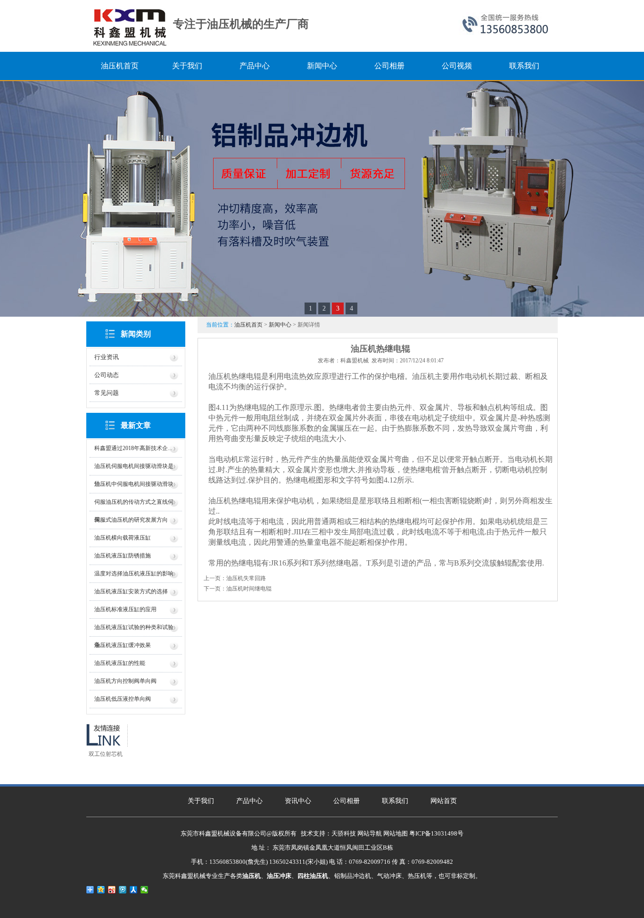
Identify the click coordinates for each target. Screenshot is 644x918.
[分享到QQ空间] (101, 889)
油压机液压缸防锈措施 (122, 555)
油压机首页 (248, 324)
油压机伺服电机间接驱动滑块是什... (133, 469)
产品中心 (249, 800)
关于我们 (201, 800)
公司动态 (106, 374)
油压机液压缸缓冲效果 (122, 645)
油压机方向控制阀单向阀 (125, 681)
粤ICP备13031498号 (436, 833)
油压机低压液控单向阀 (122, 699)
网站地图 (395, 833)
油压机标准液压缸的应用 (125, 609)
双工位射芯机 (106, 754)
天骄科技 (343, 833)
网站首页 (443, 800)
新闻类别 (136, 334)
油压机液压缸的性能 (119, 663)
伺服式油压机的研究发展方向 (131, 519)
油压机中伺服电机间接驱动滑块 (133, 484)
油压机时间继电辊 (249, 588)
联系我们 (395, 800)
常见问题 (106, 392)
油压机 (423, 376)
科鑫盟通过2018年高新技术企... (133, 448)
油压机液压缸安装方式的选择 (131, 591)
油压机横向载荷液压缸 (122, 537)
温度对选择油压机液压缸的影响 (133, 573)
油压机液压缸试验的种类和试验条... (133, 630)
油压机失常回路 (246, 578)
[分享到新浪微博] (112, 889)
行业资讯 (106, 357)
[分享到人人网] (134, 889)
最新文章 (136, 425)
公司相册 (346, 800)
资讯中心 (298, 800)
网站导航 (369, 833)
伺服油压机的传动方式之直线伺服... (133, 505)
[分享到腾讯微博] (123, 889)
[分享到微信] (144, 889)
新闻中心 (280, 324)
